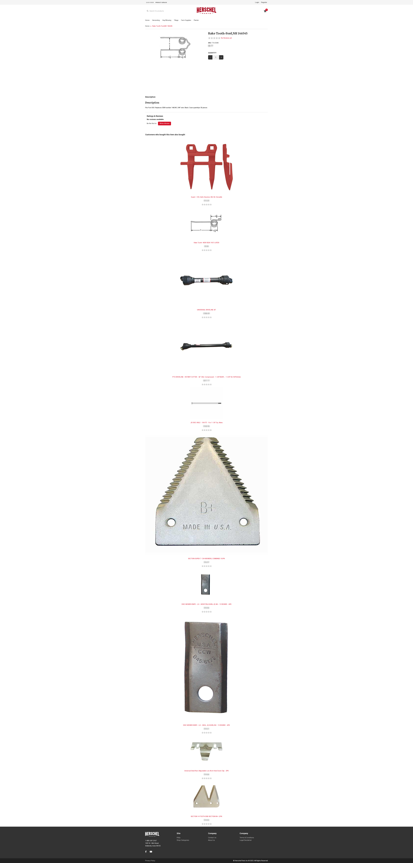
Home (147, 20)
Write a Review (164, 123)
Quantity (212, 53)
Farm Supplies (186, 20)
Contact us (212, 838)
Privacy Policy (150, 861)
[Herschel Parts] (206, 11)
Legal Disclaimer (246, 840)
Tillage (176, 20)
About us (211, 840)
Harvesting (156, 20)
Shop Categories (183, 840)
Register (264, 2)
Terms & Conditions (247, 838)
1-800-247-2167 (151, 841)
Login (257, 2)
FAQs (178, 838)
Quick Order (150, 2)
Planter (196, 20)
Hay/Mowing (166, 20)
